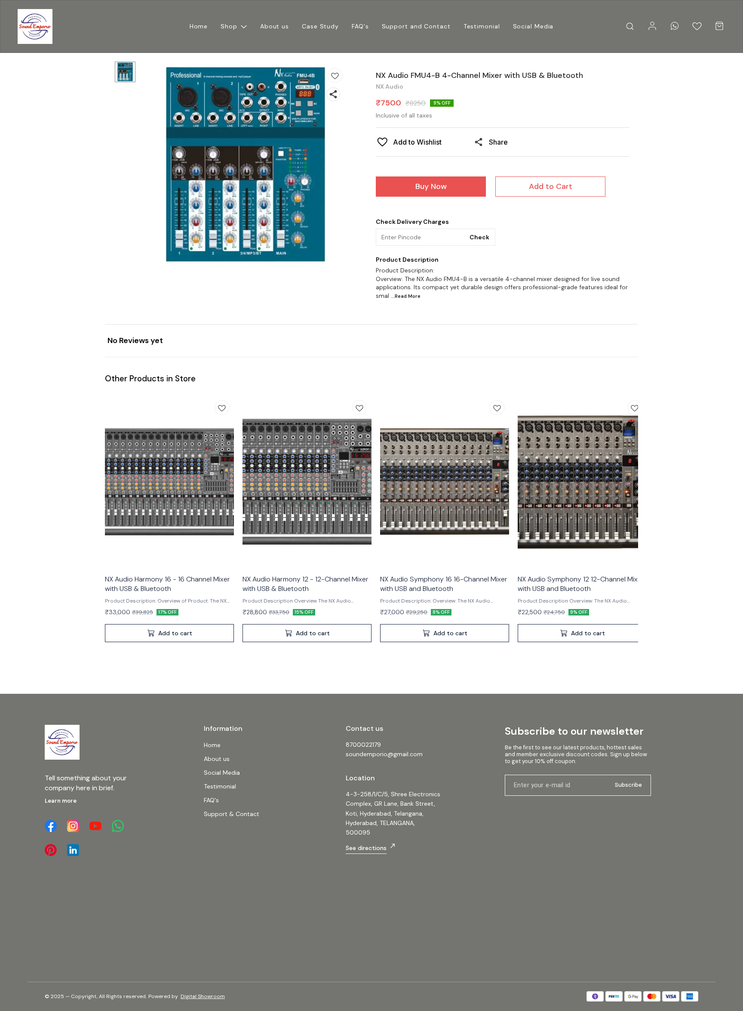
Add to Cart (550, 186)
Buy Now (431, 186)
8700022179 (363, 744)
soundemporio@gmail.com (384, 754)
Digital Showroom (203, 996)
